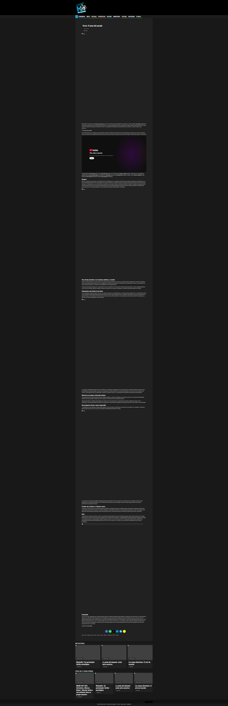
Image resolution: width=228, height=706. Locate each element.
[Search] (151, 16)
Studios (138, 16)
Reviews (109, 16)
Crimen (95, 635)
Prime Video (110, 635)
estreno (101, 635)
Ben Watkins (138, 123)
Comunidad (82, 16)
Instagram (131, 16)
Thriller (117, 635)
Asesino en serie (90, 635)
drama (98, 635)
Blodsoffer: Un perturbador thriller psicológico (85, 663)
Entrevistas (101, 16)
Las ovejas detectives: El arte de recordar (139, 663)
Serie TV (114, 635)
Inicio (88, 16)
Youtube (124, 16)
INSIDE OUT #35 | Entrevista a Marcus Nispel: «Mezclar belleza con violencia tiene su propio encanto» (84, 690)
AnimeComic (116, 16)
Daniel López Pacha (87, 130)
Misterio (105, 635)
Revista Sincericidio (99, 123)
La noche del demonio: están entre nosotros (112, 663)
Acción (85, 635)
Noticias (94, 16)
